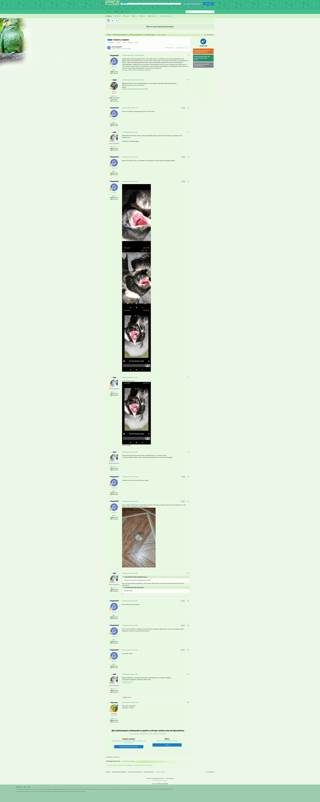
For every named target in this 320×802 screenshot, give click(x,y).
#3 (188, 107)
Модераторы (153, 16)
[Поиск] (213, 11)
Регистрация (208, 3)
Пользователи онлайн (166, 16)
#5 (188, 157)
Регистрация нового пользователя (129, 746)
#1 (188, 55)
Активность (126, 12)
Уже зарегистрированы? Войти (192, 4)
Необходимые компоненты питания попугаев (201, 64)
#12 (188, 600)
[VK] (112, 20)
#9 (188, 476)
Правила (143, 16)
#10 (188, 501)
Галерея (127, 16)
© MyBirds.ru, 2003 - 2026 (23, 787)
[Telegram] (116, 20)
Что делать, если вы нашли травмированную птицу (201, 51)
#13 (188, 625)
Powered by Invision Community (160, 780)
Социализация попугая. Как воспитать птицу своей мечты (202, 58)
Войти (167, 745)
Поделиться (170, 47)
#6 (188, 181)
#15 (188, 674)
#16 (188, 702)
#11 (188, 573)
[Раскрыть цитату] (124, 577)
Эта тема (206, 11)
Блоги (135, 16)
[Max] (108, 20)
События (118, 16)
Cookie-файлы (170, 778)
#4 (188, 132)
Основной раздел (126, 48)
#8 (188, 452)
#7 (188, 377)
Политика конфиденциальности (155, 778)
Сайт (109, 12)
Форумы (109, 16)
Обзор (116, 12)
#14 (188, 650)
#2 (188, 80)
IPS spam (154, 783)
